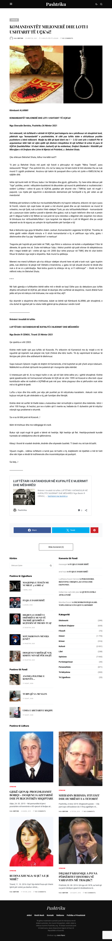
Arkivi (29, 915)
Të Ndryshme (64, 672)
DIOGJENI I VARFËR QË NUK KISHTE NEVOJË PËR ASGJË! (37, 654)
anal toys (63, 572)
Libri (61, 651)
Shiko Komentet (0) (56, 547)
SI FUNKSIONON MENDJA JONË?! (36, 637)
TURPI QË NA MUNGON (35, 693)
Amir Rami (61, 935)
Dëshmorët (63, 620)
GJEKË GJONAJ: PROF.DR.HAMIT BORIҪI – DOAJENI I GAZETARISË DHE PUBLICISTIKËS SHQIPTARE (31, 795)
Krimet (62, 641)
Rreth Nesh (39, 915)
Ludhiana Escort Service (69, 579)
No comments (67, 38)
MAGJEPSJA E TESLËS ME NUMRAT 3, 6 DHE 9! (36, 584)
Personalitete (65, 667)
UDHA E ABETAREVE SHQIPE (38, 710)
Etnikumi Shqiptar (66, 626)
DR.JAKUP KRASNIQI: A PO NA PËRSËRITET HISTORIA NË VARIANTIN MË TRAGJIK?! (78, 876)
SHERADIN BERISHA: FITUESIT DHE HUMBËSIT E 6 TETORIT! (79, 796)
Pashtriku (56, 4)
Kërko (50, 565)
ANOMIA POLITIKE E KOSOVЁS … (34, 677)
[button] (11, 4)
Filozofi (62, 631)
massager (63, 564)
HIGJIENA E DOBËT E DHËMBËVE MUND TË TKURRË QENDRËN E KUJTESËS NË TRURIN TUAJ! (37, 618)
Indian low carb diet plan (69, 592)
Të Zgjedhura (64, 677)
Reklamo (60, 915)
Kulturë (62, 646)
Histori (62, 636)
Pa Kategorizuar (66, 662)
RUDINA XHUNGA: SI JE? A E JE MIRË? (29, 877)
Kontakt (50, 915)
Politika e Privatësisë (76, 915)
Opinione (14, 20)
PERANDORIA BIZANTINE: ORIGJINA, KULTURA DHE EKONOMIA (76, 582)
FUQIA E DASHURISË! (34, 600)
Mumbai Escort (65, 602)
